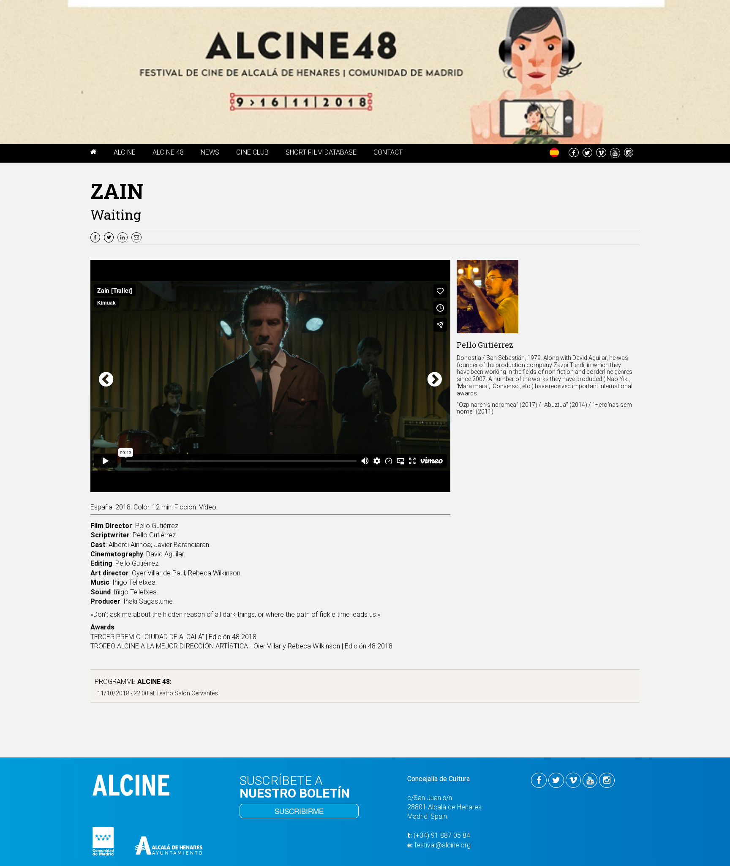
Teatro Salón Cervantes (187, 693)
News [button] (210, 152)
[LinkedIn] (123, 237)
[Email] (137, 237)
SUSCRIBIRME (299, 811)
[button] (93, 153)
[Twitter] (110, 237)
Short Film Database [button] (321, 152)
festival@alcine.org (442, 845)
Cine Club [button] (252, 152)
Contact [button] (388, 152)
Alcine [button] (125, 152)
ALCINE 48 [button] (168, 152)
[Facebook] (96, 237)
